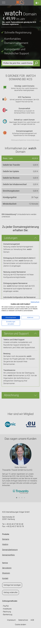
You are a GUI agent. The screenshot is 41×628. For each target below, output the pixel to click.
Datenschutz (35, 302)
